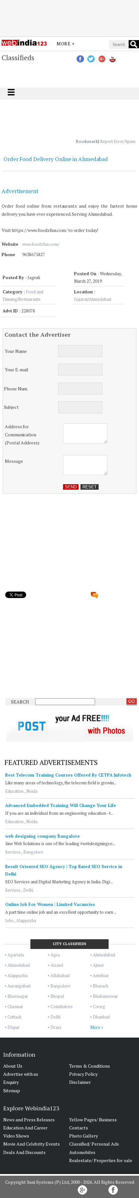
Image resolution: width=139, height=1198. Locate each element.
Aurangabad (18, 986)
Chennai (15, 1006)
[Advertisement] (69, 17)
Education (14, 791)
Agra (55, 955)
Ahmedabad (100, 299)
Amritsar (101, 975)
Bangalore (33, 852)
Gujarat (81, 299)
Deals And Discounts (24, 1152)
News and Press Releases (29, 1119)
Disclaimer (80, 1082)
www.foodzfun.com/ (40, 244)
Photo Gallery (83, 1136)
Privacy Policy (83, 1074)
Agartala (15, 955)
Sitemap (11, 1090)
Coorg (99, 1006)
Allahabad (60, 975)
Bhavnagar (17, 996)
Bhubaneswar (105, 996)
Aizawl (56, 965)
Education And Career (25, 1128)
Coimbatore (61, 1006)
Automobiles (82, 1152)
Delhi (28, 890)
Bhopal (57, 996)
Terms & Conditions (89, 1066)
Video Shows (16, 1136)
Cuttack (14, 1017)
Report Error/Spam (117, 141)
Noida (31, 791)
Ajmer (98, 965)
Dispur (13, 1027)
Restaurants (29, 299)
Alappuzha (26, 920)
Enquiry (11, 1082)
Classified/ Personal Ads (94, 1144)
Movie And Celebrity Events (31, 1144)
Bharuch (100, 986)
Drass (55, 1027)
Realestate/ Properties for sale (100, 1160)
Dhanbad (101, 1017)
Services (13, 852)
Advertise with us (20, 1074)
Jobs (9, 920)
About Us (12, 1066)
